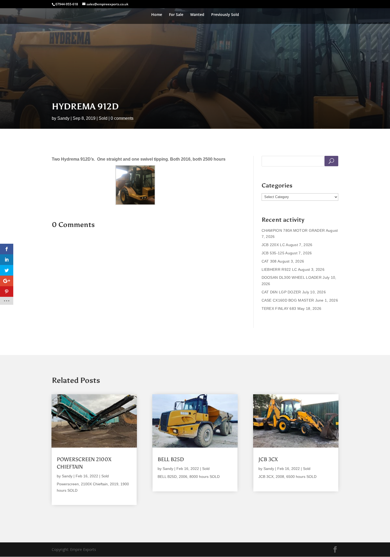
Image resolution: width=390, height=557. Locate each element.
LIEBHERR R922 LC (279, 269)
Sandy (63, 118)
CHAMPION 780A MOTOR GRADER (293, 230)
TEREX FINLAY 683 (279, 308)
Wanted (197, 15)
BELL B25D (171, 459)
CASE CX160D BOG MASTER (288, 300)
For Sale (176, 15)
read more (66, 497)
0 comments (122, 118)
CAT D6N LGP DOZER (281, 292)
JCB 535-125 (273, 253)
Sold (103, 118)
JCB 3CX (268, 459)
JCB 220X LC (273, 245)
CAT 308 (269, 261)
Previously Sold (225, 15)
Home (156, 15)
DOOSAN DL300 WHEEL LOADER (292, 277)
